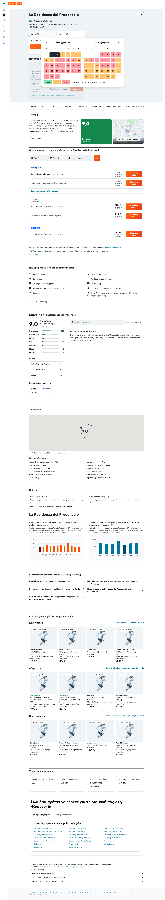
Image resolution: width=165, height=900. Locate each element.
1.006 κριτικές (48, 21)
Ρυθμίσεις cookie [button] (35, 255)
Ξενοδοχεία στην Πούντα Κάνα (115, 835)
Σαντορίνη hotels (75, 847)
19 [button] (73, 65)
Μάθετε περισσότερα (113, 247)
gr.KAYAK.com (33, 893)
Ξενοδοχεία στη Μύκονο (113, 838)
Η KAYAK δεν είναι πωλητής (42, 873)
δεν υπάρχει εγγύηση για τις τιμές (78, 867)
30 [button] (57, 76)
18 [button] (68, 65)
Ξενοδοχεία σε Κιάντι (111, 893)
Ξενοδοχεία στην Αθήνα (43, 828)
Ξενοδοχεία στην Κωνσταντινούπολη (48, 831)
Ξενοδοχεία (44, 893)
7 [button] (46, 60)
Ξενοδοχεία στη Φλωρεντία (129, 893)
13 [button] (79, 60)
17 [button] (62, 65)
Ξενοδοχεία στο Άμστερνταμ (80, 838)
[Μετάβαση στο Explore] (4, 26)
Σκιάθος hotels (39, 847)
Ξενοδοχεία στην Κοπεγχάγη (44, 838)
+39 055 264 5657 (36, 27)
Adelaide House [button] (64, 650)
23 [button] (57, 71)
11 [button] (68, 60)
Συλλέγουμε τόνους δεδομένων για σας (48, 877)
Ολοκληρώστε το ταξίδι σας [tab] (65, 815)
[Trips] (4, 37)
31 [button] (113, 76)
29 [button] (52, 76)
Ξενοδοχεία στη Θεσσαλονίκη (45, 841)
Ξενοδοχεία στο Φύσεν (77, 828)
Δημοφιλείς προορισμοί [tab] (42, 815)
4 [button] (68, 55)
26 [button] (73, 71)
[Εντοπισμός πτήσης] (4, 31)
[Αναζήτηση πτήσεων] (4, 10)
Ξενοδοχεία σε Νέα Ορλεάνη (80, 841)
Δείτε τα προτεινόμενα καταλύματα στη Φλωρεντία (124, 716)
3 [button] (62, 55)
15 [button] (52, 65)
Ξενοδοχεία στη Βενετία (78, 835)
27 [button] (79, 71)
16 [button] (57, 65)
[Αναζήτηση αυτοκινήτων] (4, 19)
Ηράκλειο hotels (110, 841)
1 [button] (102, 55)
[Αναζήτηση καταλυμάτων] (4, 15)
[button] (3, 3)
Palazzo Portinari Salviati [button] (125, 650)
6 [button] (78, 55)
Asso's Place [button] (92, 650)
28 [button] (46, 76)
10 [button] (63, 60)
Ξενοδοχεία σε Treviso (77, 831)
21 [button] (46, 71)
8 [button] (51, 60)
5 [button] (73, 55)
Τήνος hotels (73, 844)
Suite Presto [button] (34, 743)
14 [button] (46, 65)
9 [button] (57, 60)
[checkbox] (40, 390)
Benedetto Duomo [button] (36, 650)
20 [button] (79, 65)
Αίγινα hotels (109, 844)
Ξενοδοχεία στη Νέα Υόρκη (114, 828)
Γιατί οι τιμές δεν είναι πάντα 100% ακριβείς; (49, 881)
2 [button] (57, 55)
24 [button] (63, 71)
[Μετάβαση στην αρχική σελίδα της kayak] (15, 3)
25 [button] (68, 71)
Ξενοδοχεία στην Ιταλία (76, 893)
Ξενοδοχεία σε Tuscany (94, 893)
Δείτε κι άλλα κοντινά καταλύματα (130, 623)
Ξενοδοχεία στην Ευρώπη (58, 893)
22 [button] (52, 71)
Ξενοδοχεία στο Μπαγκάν (43, 835)
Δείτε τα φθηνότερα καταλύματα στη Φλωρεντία (125, 668)
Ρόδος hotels (38, 844)
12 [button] (73, 60)
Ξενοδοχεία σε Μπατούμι (113, 831)
